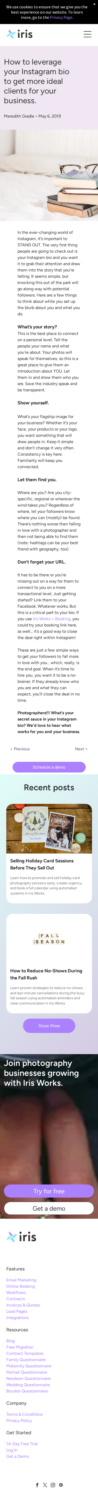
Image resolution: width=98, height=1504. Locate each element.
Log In (12, 1450)
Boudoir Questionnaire (27, 1391)
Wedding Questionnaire (28, 1384)
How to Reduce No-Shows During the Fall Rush (46, 974)
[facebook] (37, 1486)
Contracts (15, 1298)
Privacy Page (61, 17)
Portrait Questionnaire (26, 1372)
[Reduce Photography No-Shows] (49, 938)
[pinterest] (60, 1486)
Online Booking (20, 1286)
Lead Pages (16, 1311)
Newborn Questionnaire (28, 1378)
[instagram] (53, 1486)
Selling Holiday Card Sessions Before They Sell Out (41, 864)
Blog (10, 1340)
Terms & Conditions (24, 1414)
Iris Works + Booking (51, 618)
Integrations (17, 1317)
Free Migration (19, 1347)
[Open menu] (87, 34)
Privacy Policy (19, 1420)
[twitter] (45, 1486)
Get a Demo (17, 1456)
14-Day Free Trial (22, 1443)
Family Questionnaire (26, 1359)
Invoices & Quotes (23, 1305)
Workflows (16, 1292)
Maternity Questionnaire (28, 1365)
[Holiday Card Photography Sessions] (49, 828)
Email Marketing (21, 1279)
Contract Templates (24, 1353)
